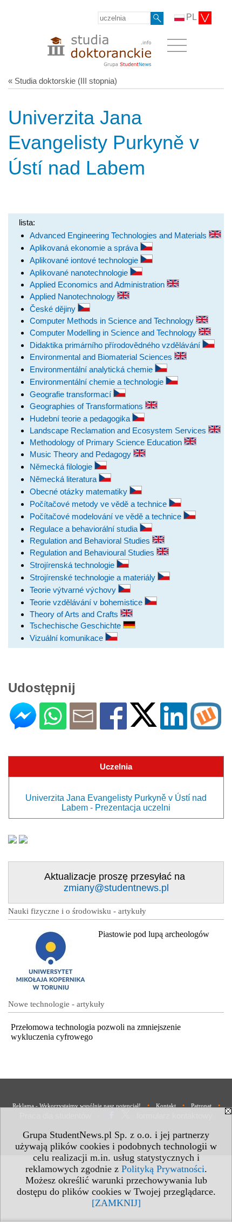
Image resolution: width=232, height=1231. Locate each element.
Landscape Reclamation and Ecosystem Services (119, 430)
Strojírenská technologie (73, 565)
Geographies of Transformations (87, 406)
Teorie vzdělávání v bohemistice (87, 602)
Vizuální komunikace (67, 638)
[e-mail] (83, 725)
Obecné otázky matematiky (79, 491)
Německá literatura (64, 479)
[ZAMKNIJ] (116, 1202)
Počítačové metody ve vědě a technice (99, 504)
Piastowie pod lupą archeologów (153, 934)
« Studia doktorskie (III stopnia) (62, 80)
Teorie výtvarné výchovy (74, 589)
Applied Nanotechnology (73, 296)
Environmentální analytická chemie (92, 369)
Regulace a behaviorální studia (85, 528)
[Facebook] (113, 725)
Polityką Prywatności (162, 1168)
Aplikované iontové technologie (85, 260)
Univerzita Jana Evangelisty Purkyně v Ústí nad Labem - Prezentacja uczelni (116, 802)
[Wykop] (205, 725)
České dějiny (54, 308)
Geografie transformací (71, 394)
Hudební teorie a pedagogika (81, 418)
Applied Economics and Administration (98, 284)
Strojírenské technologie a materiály (94, 577)
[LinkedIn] (173, 725)
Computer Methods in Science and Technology (113, 320)
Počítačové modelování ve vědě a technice (106, 516)
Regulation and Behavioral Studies (91, 540)
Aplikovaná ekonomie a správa (85, 247)
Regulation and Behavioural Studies (93, 552)
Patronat (201, 1105)
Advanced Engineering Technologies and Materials (119, 235)
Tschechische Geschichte (76, 625)
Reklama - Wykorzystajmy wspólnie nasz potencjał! (76, 1105)
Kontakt (166, 1105)
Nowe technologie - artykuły (56, 1004)
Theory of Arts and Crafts (75, 614)
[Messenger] (23, 725)
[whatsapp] (52, 725)
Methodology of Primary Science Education (107, 442)
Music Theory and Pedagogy (81, 454)
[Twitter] (143, 722)
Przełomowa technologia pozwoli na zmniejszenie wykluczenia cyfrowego (96, 1031)
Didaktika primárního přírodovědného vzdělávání (116, 345)
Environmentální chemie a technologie (98, 381)
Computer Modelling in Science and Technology (114, 332)
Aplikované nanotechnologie (80, 272)
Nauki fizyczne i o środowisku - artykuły (77, 911)
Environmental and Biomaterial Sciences (102, 357)
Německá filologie (62, 466)
